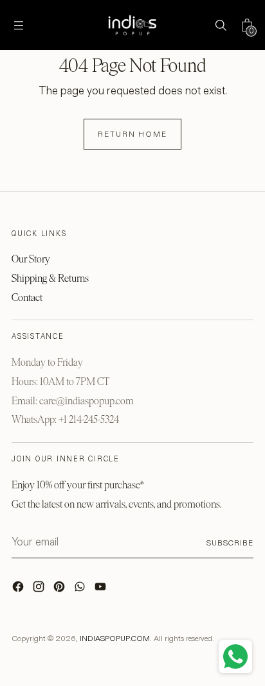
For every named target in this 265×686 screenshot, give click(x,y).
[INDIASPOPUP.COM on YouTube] (101, 589)
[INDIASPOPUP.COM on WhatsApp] (81, 589)
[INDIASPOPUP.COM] (132, 25)
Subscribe (229, 542)
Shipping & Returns (50, 278)
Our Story (31, 258)
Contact (27, 297)
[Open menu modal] (18, 25)
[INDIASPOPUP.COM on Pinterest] (60, 589)
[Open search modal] (220, 25)
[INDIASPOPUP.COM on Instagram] (40, 589)
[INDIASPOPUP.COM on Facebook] (19, 589)
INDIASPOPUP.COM (115, 638)
